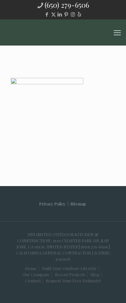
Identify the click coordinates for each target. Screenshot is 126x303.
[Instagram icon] (72, 14)
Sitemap (78, 203)
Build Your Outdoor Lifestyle (69, 268)
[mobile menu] (117, 32)
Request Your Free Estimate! (73, 280)
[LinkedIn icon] (60, 14)
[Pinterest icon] (66, 14)
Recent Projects (70, 274)
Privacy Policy (52, 203)
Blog (95, 274)
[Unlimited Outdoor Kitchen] (63, 32)
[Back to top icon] (106, 287)
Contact (33, 280)
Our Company (36, 274)
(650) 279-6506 (67, 5)
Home (31, 268)
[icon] (79, 14)
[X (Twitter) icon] (53, 14)
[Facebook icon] (47, 14)
